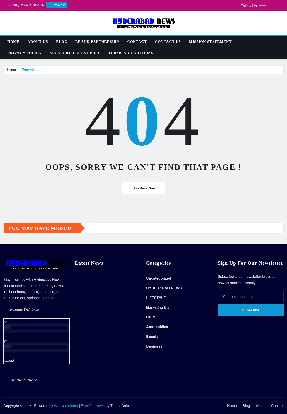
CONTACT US (168, 42)
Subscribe (250, 310)
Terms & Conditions (130, 53)
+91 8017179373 (23, 379)
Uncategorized (158, 278)
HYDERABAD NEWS (164, 288)
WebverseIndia (66, 405)
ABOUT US (38, 42)
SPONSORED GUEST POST (75, 53)
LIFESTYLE (156, 297)
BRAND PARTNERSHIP (97, 42)
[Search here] (282, 41)
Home (13, 42)
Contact (137, 42)
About (260, 405)
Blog (61, 42)
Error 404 (28, 69)
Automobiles (157, 326)
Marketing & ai (158, 307)
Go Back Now (145, 188)
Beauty (152, 336)
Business (154, 346)
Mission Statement (210, 42)
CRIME (152, 317)
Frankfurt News (93, 405)
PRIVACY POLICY (24, 53)
